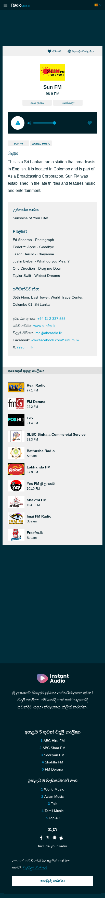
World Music (41, 143)
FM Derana (54, 769)
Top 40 (18, 143)
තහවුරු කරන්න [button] (53, 881)
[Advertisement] (52, 28)
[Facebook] (41, 838)
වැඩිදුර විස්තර (35, 868)
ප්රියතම (56, 51)
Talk (54, 804)
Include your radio (52, 846)
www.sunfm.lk (44, 326)
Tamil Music (54, 811)
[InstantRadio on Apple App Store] (61, 838)
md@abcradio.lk (48, 333)
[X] (48, 838)
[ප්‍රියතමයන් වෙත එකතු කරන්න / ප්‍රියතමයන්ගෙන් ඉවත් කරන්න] (89, 123)
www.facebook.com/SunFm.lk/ (55, 340)
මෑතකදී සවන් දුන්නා (83, 51)
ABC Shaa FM (54, 748)
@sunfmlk (25, 347)
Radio (20, 5)
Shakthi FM (54, 762)
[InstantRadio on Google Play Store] (54, 838)
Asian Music (54, 796)
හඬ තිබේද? (68, 103)
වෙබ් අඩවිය (37, 103)
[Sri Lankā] (98, 5)
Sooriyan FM (54, 755)
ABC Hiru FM (54, 741)
